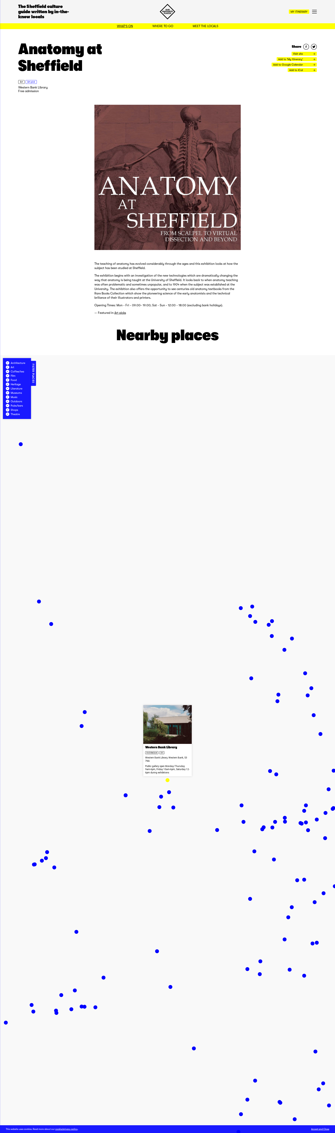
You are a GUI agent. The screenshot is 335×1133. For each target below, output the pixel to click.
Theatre (15, 414)
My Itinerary (299, 11)
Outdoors (16, 401)
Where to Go (162, 26)
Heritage (16, 384)
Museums (16, 392)
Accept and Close (320, 1129)
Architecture (151, 753)
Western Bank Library (33, 87)
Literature (16, 388)
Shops (14, 409)
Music (14, 397)
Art (21, 81)
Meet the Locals (205, 26)
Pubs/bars (17, 405)
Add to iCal (296, 70)
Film (13, 375)
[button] (167, 780)
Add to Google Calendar (288, 64)
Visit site (298, 53)
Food (14, 380)
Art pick (31, 81)
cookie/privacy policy (66, 1129)
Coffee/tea (17, 371)
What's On (125, 26)
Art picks (120, 313)
